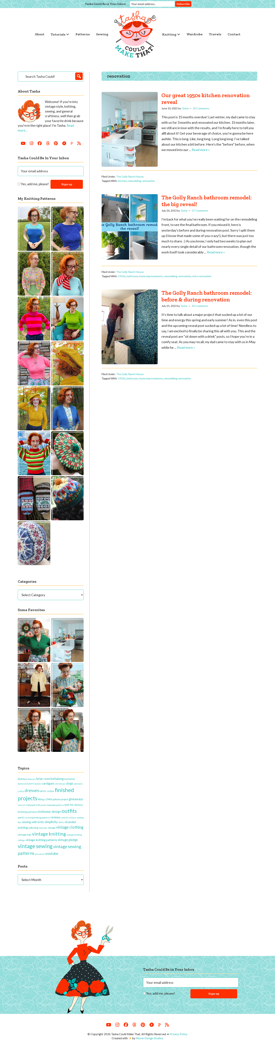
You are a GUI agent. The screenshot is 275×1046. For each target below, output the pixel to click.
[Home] (135, 34)
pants (21, 817)
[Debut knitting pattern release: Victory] (34, 543)
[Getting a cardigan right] (34, 640)
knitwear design (49, 812)
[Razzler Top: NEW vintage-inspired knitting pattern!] (67, 229)
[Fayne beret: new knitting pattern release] (67, 453)
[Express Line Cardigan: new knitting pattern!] (34, 274)
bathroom (132, 276)
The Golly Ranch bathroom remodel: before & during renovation (206, 296)
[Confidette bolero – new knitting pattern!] (67, 408)
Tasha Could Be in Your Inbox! (105, 4)
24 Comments (200, 305)
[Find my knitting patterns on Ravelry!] (64, 143)
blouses (32, 779)
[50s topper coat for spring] (34, 685)
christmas (60, 783)
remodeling (134, 180)
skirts (61, 822)
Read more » (201, 150)
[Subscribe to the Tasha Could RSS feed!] (79, 143)
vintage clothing (69, 827)
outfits (69, 811)
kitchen (122, 180)
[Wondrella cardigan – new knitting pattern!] (34, 363)
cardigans (48, 783)
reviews (55, 817)
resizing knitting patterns (37, 817)
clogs (69, 783)
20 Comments (201, 108)
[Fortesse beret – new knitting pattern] (67, 363)
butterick (69, 778)
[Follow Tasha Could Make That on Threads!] (48, 143)
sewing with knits (33, 822)
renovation (148, 180)
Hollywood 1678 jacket (36, 805)
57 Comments (200, 210)
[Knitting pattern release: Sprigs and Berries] (34, 498)
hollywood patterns (55, 805)
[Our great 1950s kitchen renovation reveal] (67, 640)
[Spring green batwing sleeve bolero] (67, 730)
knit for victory (74, 804)
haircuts (22, 805)
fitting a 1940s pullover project (53, 799)
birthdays (23, 778)
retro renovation (201, 276)
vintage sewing (35, 846)
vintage (52, 827)
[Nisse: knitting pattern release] (67, 498)
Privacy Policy (178, 1034)
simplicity (51, 822)
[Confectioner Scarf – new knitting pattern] (67, 274)
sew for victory (68, 817)
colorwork (78, 783)
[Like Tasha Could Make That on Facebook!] (40, 143)
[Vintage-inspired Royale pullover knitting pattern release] (67, 319)
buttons (38, 783)
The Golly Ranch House (130, 176)
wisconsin (40, 854)
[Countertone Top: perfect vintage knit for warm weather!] (34, 229)
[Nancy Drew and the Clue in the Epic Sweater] (67, 685)
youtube (51, 853)
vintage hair (24, 834)
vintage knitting (49, 834)
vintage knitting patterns (41, 840)
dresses (32, 790)
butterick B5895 (26, 783)
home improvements (151, 276)
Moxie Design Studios (149, 1038)
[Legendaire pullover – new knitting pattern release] (34, 453)
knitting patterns (28, 811)
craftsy (21, 791)
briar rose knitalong (50, 779)
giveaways (76, 799)
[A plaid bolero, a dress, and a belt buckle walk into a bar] (34, 730)
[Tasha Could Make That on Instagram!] (31, 143)
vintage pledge (68, 840)
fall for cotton (46, 791)
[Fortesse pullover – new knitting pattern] (34, 408)
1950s (121, 276)
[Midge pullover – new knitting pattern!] (34, 319)
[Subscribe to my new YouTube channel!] (23, 143)
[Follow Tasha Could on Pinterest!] (56, 143)
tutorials (43, 827)
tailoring (33, 827)
